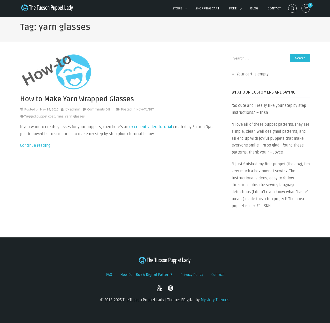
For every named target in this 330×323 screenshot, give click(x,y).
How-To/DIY (145, 109)
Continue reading (37, 145)
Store (177, 8)
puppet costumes (50, 116)
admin (75, 109)
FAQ (109, 274)
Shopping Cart (207, 8)
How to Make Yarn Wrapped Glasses (77, 99)
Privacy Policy (191, 274)
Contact (274, 8)
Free (233, 8)
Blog (254, 8)
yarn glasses (75, 116)
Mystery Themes (215, 300)
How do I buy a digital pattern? (146, 274)
